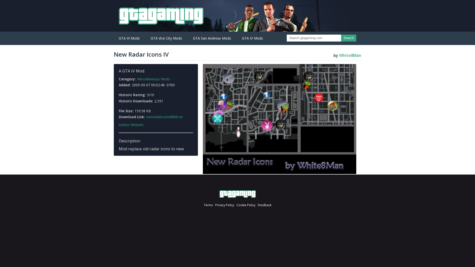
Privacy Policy (224, 205)
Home (237, 194)
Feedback (264, 205)
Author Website (131, 125)
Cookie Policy (246, 205)
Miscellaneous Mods (153, 79)
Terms (208, 205)
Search (349, 38)
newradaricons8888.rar (164, 116)
